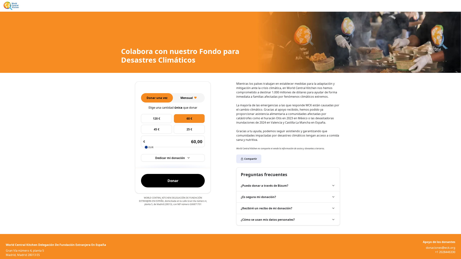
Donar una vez (157, 98)
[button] (288, 185)
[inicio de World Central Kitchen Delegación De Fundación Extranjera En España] (11, 6)
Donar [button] (172, 180)
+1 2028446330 (445, 252)
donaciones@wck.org (440, 248)
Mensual (186, 98)
